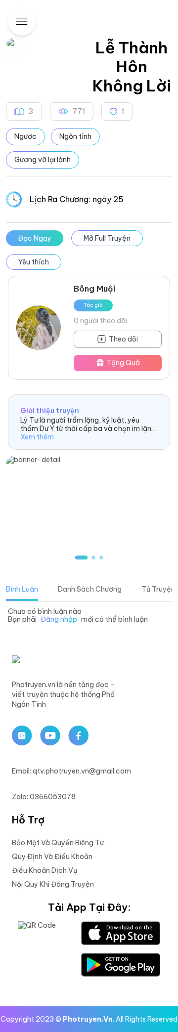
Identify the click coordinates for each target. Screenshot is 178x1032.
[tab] (22, 589)
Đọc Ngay (34, 238)
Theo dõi (123, 339)
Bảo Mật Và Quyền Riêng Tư (58, 842)
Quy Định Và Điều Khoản (52, 856)
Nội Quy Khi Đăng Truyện (53, 884)
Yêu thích (33, 262)
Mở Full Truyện (107, 238)
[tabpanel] (89, 616)
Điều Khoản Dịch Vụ (44, 870)
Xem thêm (37, 437)
